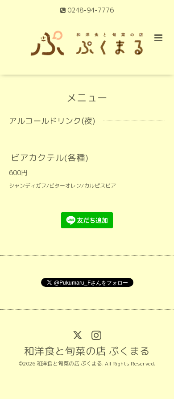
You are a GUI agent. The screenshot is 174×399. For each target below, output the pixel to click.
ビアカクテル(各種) (49, 157)
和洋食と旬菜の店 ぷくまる (87, 351)
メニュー (87, 97)
